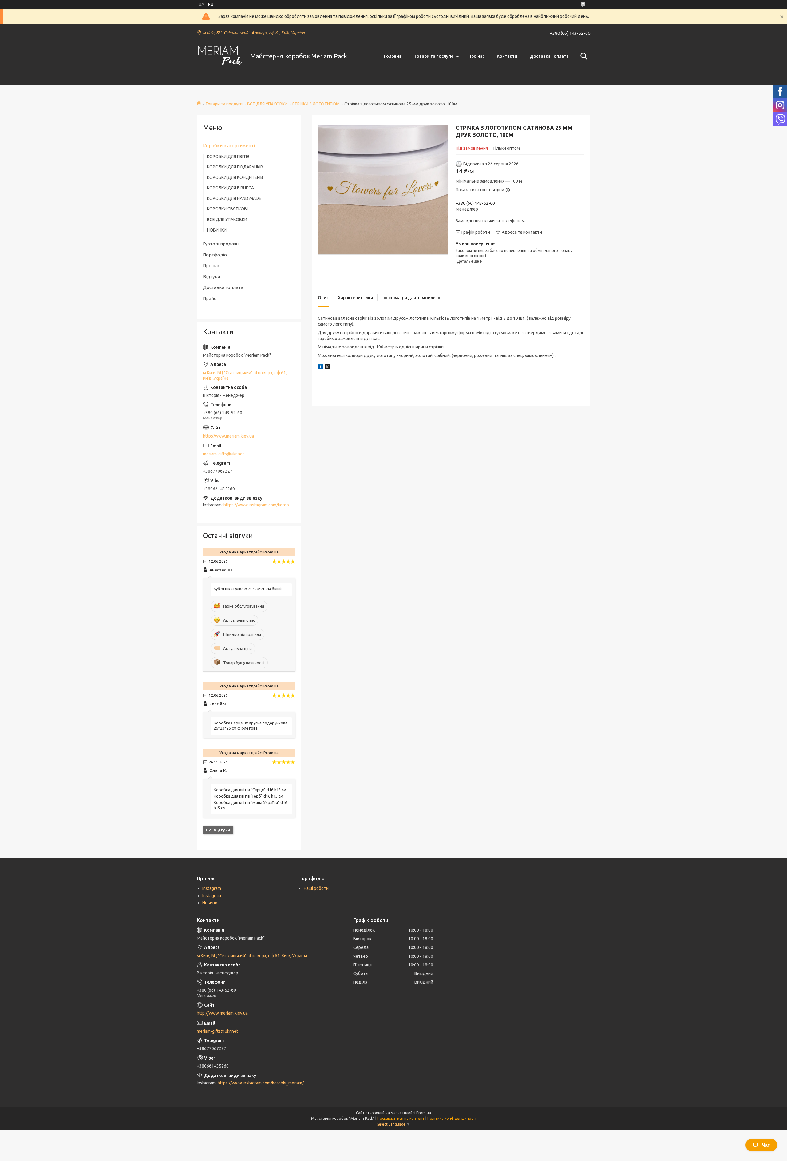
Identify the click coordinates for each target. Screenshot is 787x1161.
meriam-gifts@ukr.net (223, 453)
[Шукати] (582, 56)
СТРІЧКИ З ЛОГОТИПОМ (316, 103)
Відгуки (211, 276)
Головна (392, 56)
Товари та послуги (433, 56)
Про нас (476, 56)
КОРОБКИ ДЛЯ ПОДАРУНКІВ (235, 166)
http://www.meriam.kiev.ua (228, 436)
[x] (327, 367)
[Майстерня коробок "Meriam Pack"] (220, 56)
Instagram (211, 888)
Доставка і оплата (549, 56)
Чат (766, 1145)
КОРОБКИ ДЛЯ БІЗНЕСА (230, 187)
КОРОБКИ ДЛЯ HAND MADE (234, 198)
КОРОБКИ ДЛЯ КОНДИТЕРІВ (235, 177)
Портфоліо (215, 254)
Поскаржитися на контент (401, 1118)
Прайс (209, 298)
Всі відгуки (218, 830)
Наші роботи (316, 888)
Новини (209, 902)
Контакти (507, 56)
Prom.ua (423, 1113)
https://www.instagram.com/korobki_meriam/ (266, 504)
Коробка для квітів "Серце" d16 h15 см (250, 789)
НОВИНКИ (217, 230)
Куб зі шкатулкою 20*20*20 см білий (248, 589)
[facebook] (320, 367)
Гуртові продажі (221, 243)
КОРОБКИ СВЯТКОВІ (227, 208)
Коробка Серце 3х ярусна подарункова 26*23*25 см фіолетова (250, 725)
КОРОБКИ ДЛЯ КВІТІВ (228, 156)
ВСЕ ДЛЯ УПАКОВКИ (267, 103)
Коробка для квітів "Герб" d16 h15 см (248, 796)
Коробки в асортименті (229, 145)
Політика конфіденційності (451, 1118)
